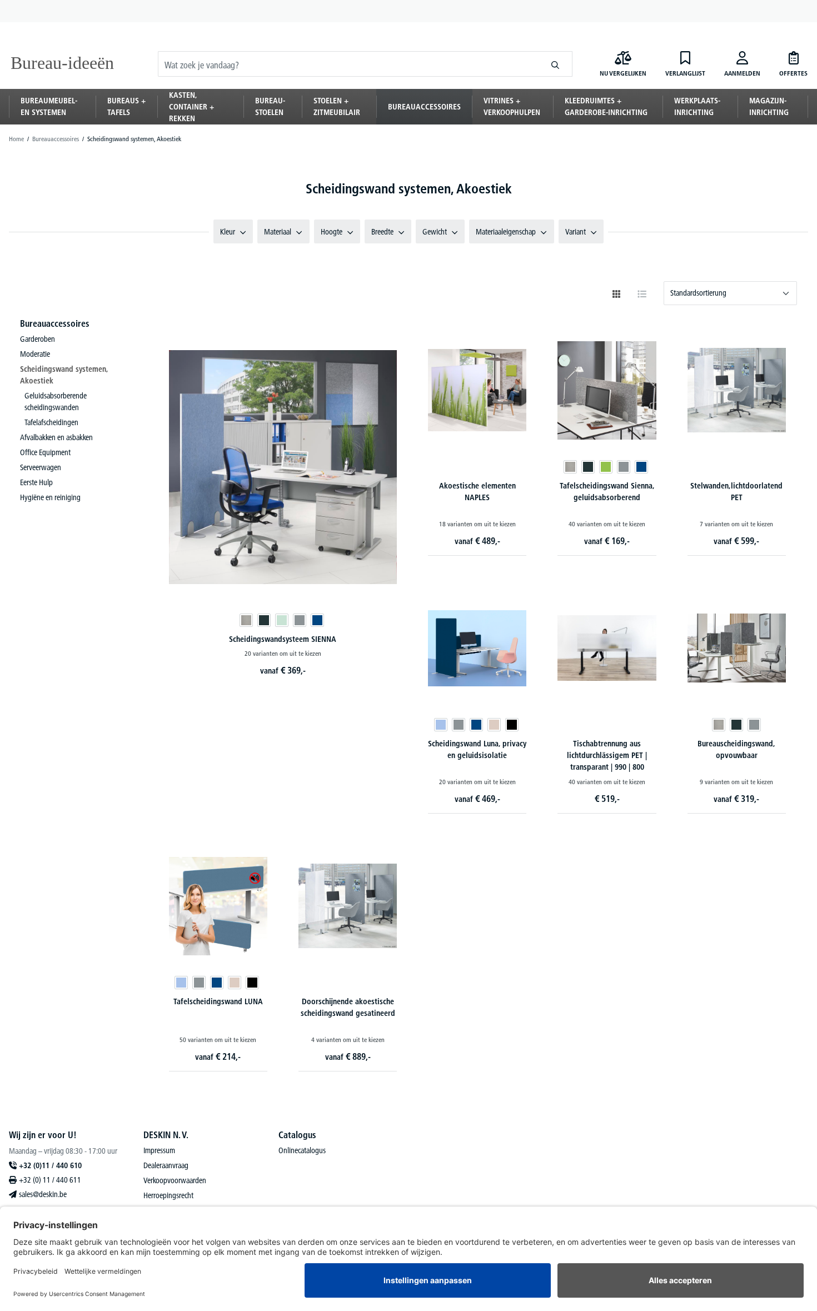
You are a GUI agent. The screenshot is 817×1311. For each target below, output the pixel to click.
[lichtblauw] (440, 724)
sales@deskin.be (43, 1194)
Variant (575, 232)
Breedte (382, 232)
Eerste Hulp (36, 482)
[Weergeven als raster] (616, 294)
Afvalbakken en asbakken (56, 437)
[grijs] (299, 620)
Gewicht (434, 232)
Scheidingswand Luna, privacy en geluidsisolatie (477, 749)
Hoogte (331, 232)
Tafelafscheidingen (51, 422)
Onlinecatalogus (302, 1150)
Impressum (159, 1150)
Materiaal (277, 232)
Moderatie (35, 354)
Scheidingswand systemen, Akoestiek (64, 375)
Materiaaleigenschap (506, 232)
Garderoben (37, 339)
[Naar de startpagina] (64, 64)
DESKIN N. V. (165, 1134)
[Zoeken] (555, 64)
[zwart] (512, 724)
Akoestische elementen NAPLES (477, 491)
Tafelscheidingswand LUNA (218, 1001)
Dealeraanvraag (165, 1165)
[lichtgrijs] (246, 620)
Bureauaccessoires (54, 323)
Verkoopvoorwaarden (174, 1180)
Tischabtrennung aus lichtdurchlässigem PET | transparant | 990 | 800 (607, 755)
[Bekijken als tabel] (642, 294)
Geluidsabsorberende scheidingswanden (55, 401)
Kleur (227, 232)
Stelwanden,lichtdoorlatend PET (736, 491)
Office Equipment (45, 452)
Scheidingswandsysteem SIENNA (282, 639)
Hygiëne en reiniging (50, 497)
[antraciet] (264, 620)
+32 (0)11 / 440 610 (50, 1165)
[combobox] (348, 64)
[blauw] (317, 620)
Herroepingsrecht (168, 1195)
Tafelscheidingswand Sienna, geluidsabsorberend (607, 491)
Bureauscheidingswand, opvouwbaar (736, 749)
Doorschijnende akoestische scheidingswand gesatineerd (348, 1007)
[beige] (494, 724)
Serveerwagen (40, 467)
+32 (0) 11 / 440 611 (50, 1180)
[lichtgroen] (281, 620)
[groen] (605, 466)
